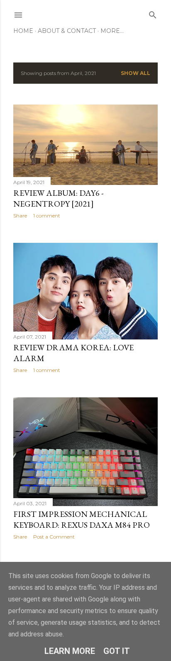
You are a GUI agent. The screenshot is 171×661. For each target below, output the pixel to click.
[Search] (153, 13)
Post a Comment (54, 537)
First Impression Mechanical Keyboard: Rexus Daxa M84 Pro (81, 519)
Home (23, 31)
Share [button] (20, 215)
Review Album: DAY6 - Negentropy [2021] (58, 198)
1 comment (46, 215)
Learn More (69, 651)
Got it (116, 651)
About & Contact (67, 31)
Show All (135, 73)
